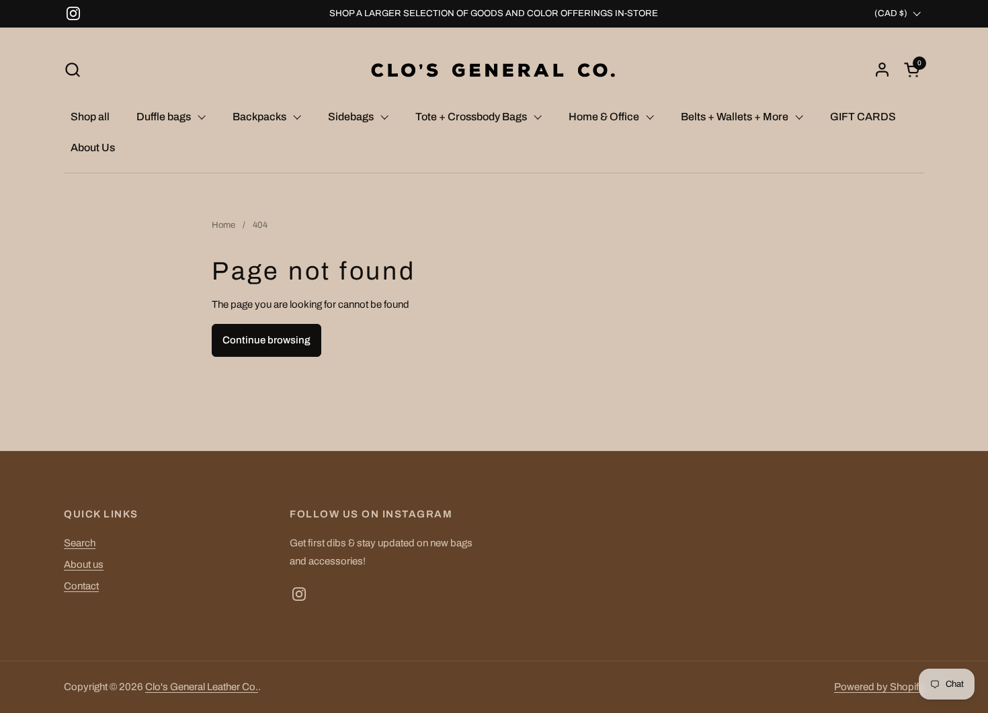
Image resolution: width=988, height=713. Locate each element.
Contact (81, 586)
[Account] (882, 69)
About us (84, 564)
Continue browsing (266, 340)
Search (79, 543)
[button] (72, 69)
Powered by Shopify (879, 686)
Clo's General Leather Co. (201, 686)
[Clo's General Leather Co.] (494, 69)
